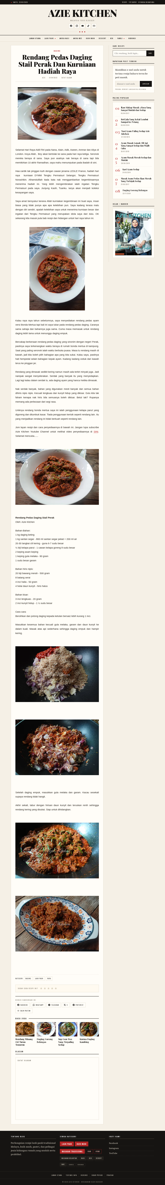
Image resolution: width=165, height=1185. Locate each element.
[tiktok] (88, 25)
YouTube (113, 1153)
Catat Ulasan (66, 78)
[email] (94, 25)
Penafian (110, 1175)
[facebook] (71, 25)
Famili (120, 38)
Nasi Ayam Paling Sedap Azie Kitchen (135, 132)
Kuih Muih (90, 38)
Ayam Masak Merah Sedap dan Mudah (136, 158)
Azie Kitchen (82, 12)
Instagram (114, 1148)
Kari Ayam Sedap (130, 169)
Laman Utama (35, 38)
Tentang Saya (71, 1175)
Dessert (102, 38)
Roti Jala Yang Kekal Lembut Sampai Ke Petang (134, 120)
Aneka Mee (77, 38)
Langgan (145, 84)
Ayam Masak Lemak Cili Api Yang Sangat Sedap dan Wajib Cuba (135, 146)
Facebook (113, 1143)
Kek (111, 38)
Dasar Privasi (97, 1175)
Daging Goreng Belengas (135, 190)
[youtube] (82, 25)
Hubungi (132, 38)
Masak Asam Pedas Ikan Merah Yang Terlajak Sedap (136, 179)
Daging (57, 51)
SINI (96, 431)
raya (49, 978)
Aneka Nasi (64, 38)
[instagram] (76, 25)
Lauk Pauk (49, 38)
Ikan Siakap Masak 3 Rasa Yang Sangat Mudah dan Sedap (136, 108)
